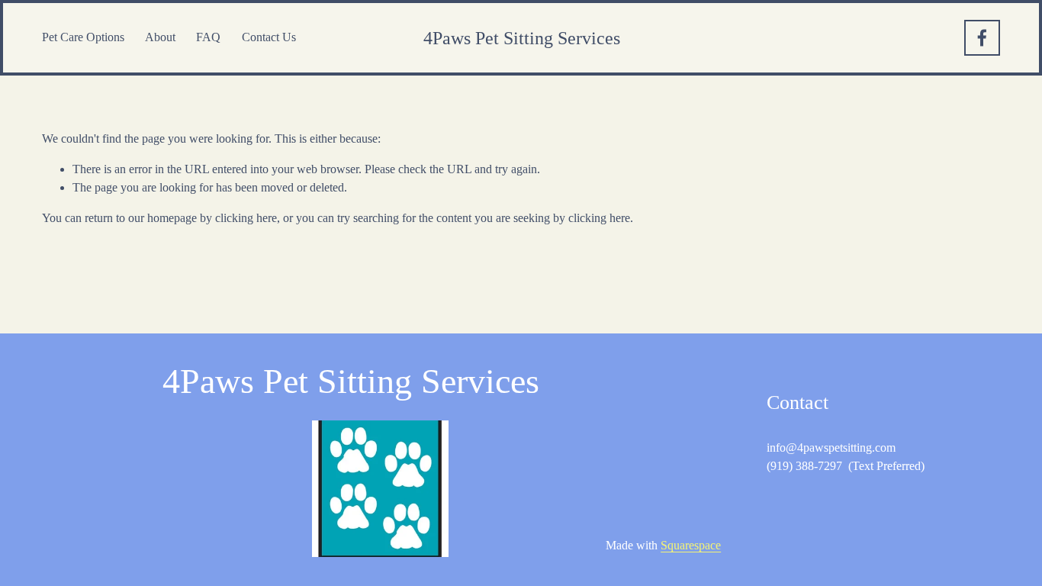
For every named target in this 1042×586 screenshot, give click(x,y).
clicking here (246, 217)
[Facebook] (982, 38)
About (160, 37)
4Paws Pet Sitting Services (521, 37)
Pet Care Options (83, 37)
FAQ (208, 37)
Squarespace (691, 545)
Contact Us (269, 37)
